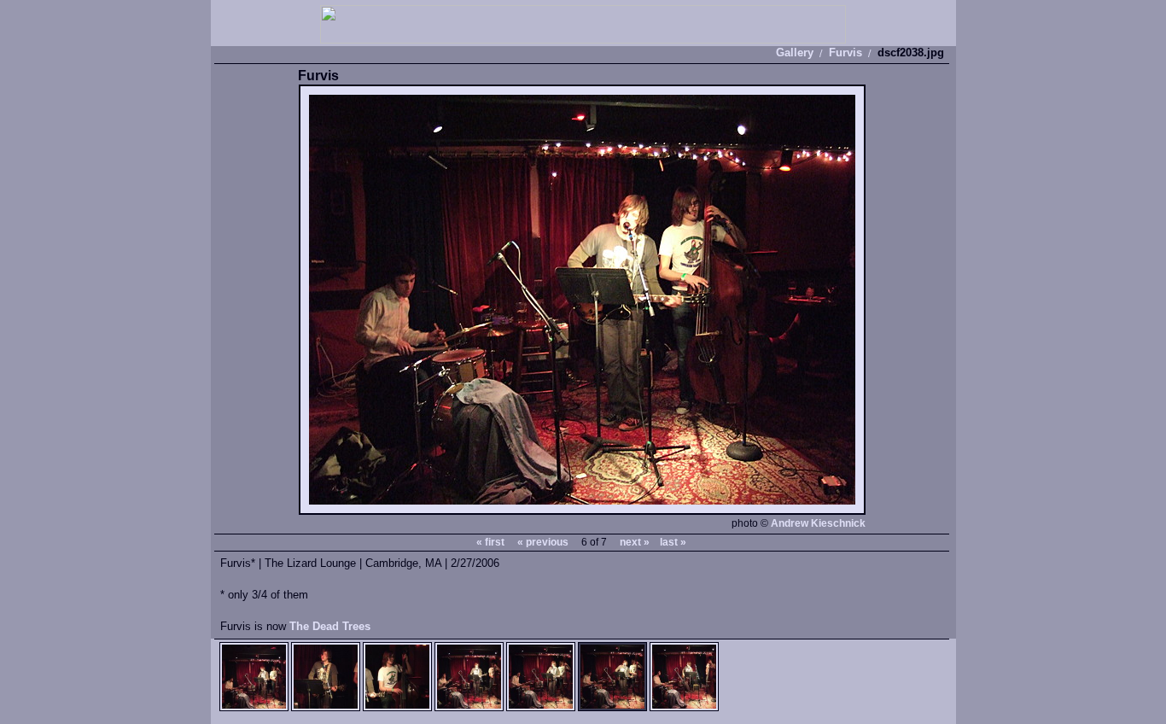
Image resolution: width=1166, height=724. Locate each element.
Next (724, 300)
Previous (440, 300)
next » (635, 542)
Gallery (794, 52)
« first (490, 542)
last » (673, 542)
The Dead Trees (329, 626)
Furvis (845, 52)
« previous (542, 542)
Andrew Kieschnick (818, 523)
